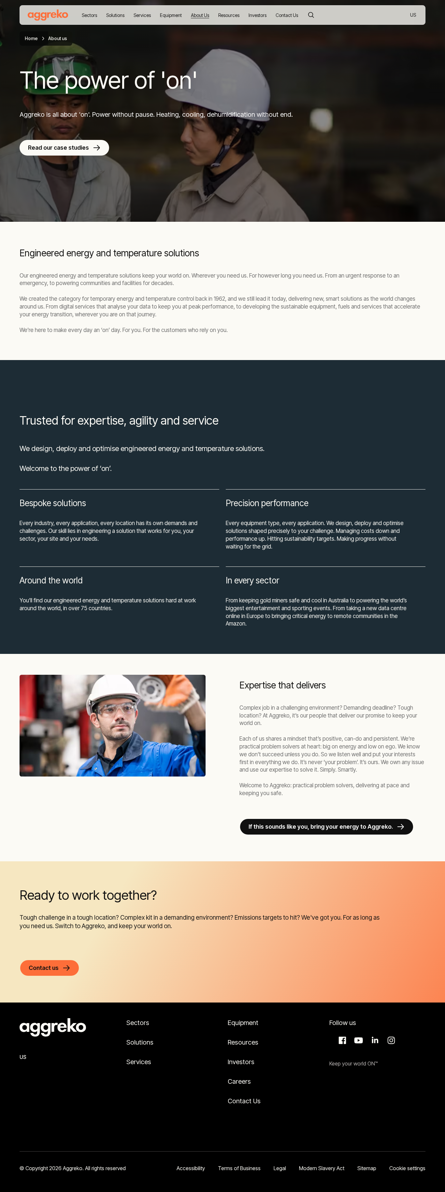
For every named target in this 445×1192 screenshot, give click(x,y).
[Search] (311, 15)
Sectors (137, 1023)
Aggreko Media (357, 1040)
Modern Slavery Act (321, 1168)
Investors (241, 1062)
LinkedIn (374, 1040)
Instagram (390, 1040)
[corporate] (48, 15)
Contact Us (244, 1101)
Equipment (243, 1023)
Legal (280, 1168)
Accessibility (191, 1168)
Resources (243, 1042)
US (413, 15)
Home (31, 38)
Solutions (139, 1042)
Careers (239, 1081)
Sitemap (366, 1168)
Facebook (341, 1040)
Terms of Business (239, 1168)
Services (138, 1062)
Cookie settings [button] (407, 1168)
